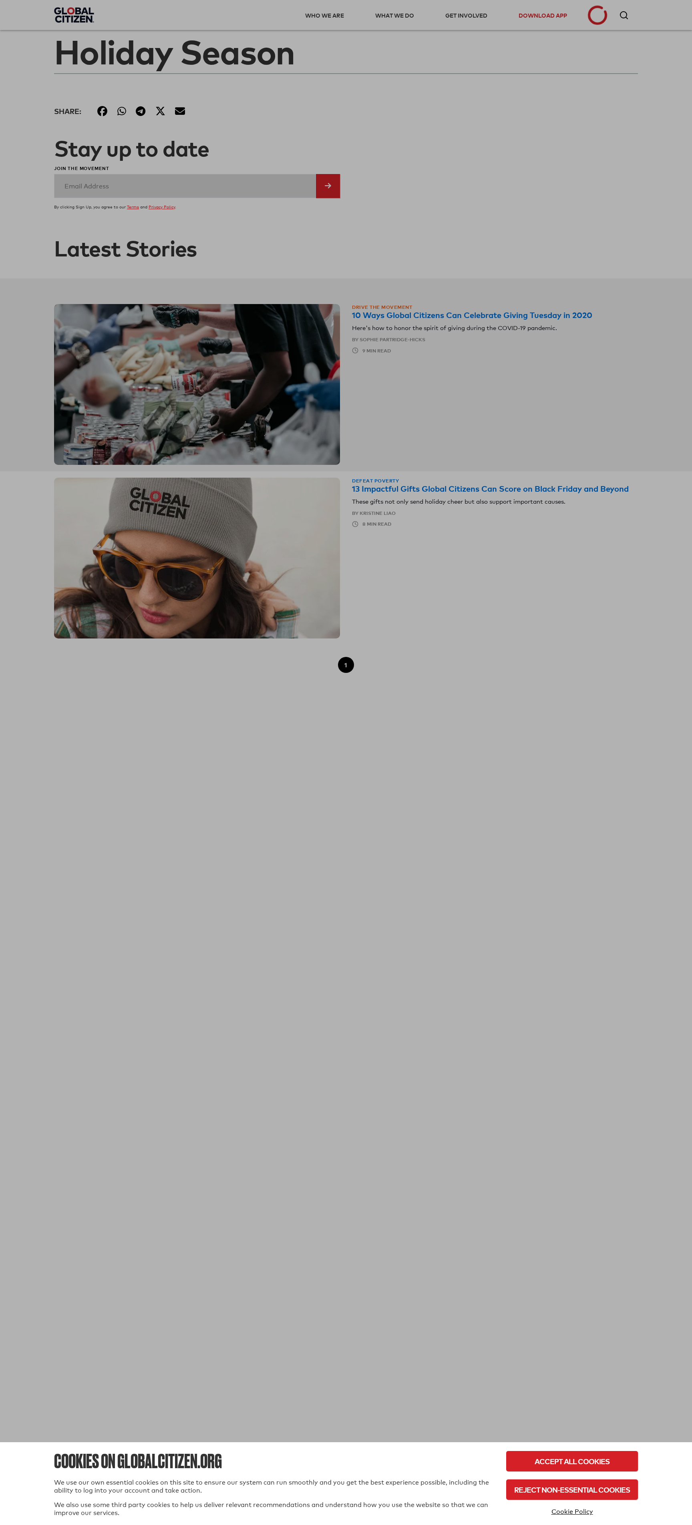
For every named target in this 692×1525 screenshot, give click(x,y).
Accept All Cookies (572, 1461)
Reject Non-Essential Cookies (572, 1490)
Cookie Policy (572, 1511)
